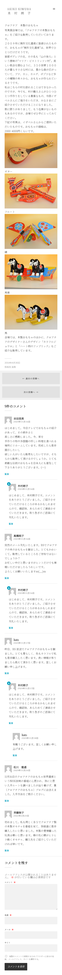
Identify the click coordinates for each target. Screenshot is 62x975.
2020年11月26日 (22, 770)
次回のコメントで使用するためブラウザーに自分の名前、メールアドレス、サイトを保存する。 (29, 958)
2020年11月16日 (22, 422)
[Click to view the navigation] (54, 9)
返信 (7, 474)
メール (9, 929)
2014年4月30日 (12, 362)
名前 (8, 915)
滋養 (14, 367)
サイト (8, 942)
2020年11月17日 (22, 643)
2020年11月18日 (30, 738)
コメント (10, 882)
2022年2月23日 (21, 816)
